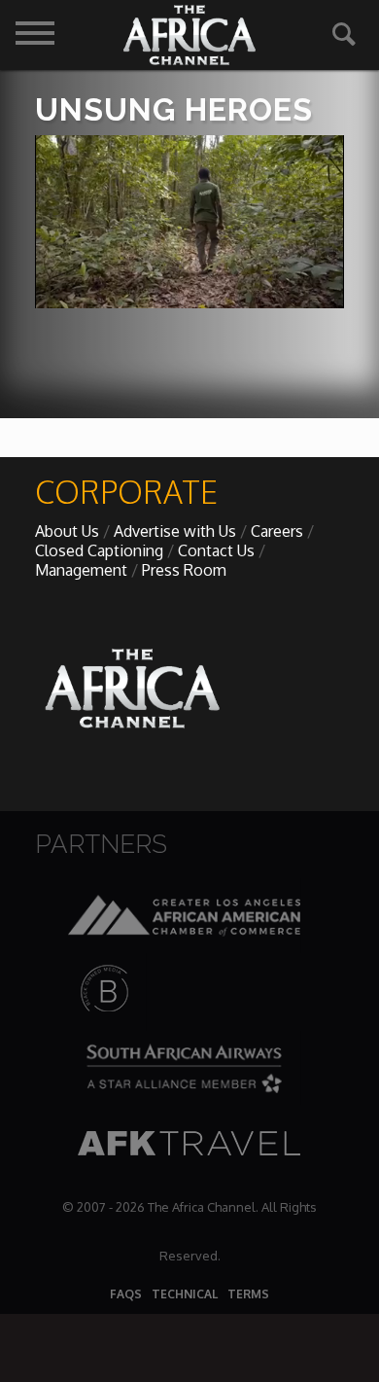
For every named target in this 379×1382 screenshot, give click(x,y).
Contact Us (216, 550)
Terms (248, 1294)
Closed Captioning (99, 550)
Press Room (184, 570)
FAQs (126, 1294)
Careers (277, 531)
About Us (67, 531)
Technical (185, 1294)
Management (81, 570)
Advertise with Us (175, 531)
